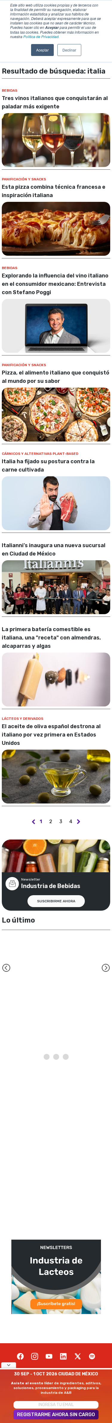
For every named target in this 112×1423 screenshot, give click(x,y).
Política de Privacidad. (41, 36)
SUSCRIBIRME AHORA (56, 901)
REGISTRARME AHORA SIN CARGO (56, 1414)
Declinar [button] (69, 49)
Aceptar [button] (42, 49)
